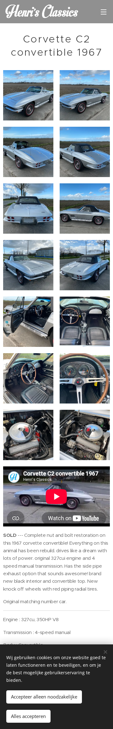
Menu (103, 11)
